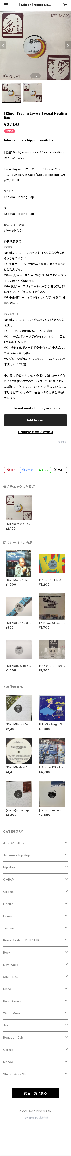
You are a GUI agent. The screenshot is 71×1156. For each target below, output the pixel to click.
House (7, 916)
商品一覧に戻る (35, 1093)
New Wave (11, 964)
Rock (6, 952)
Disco (7, 989)
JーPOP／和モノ (14, 843)
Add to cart (36, 420)
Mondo (8, 1062)
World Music (12, 1013)
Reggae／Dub (13, 1037)
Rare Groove (12, 1001)
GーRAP (8, 879)
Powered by (31, 1117)
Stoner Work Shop (16, 1074)
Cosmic (8, 1049)
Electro (8, 904)
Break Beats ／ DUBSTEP (21, 940)
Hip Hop (9, 867)
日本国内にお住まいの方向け (35, 432)
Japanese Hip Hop (16, 855)
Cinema (8, 891)
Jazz (6, 1025)
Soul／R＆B (11, 976)
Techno (8, 928)
